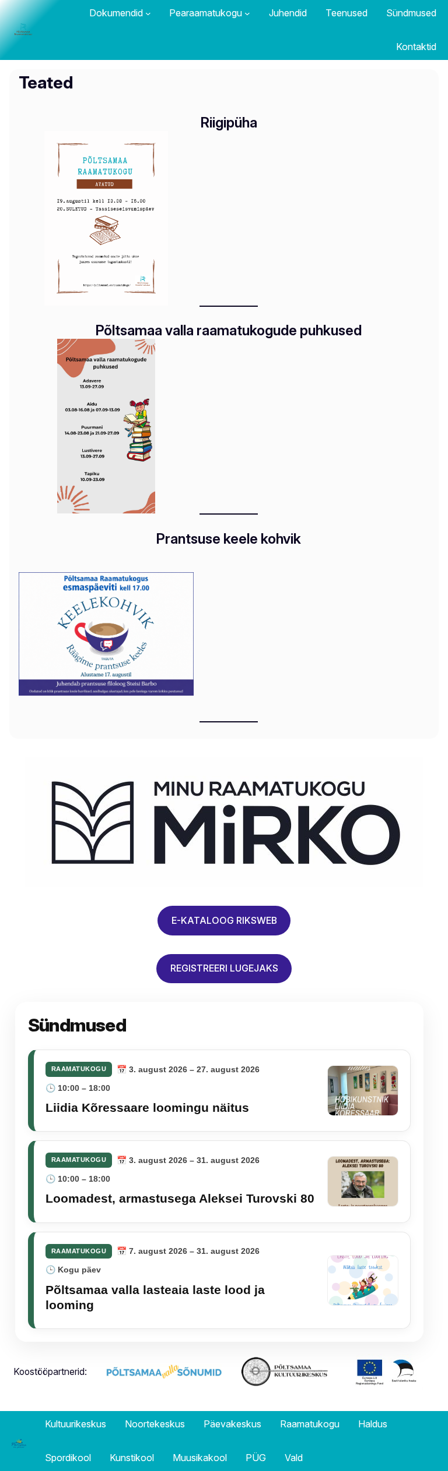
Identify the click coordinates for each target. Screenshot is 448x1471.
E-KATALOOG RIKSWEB (224, 920)
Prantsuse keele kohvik (228, 539)
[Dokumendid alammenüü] (148, 13)
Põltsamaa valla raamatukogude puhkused (229, 330)
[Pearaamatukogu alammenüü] (247, 13)
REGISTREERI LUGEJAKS (224, 968)
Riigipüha (229, 123)
